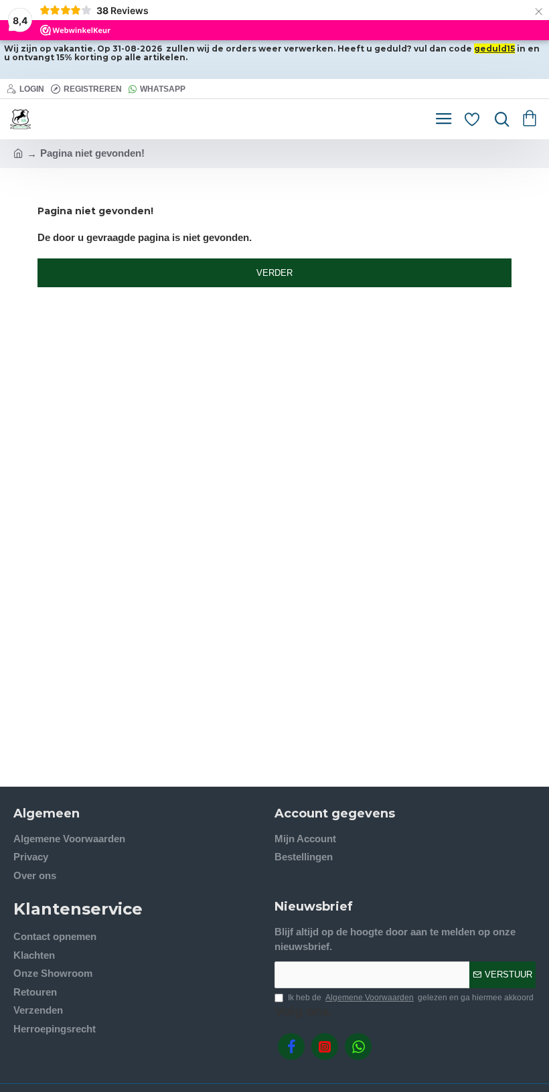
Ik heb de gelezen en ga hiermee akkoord (411, 997)
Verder (274, 273)
